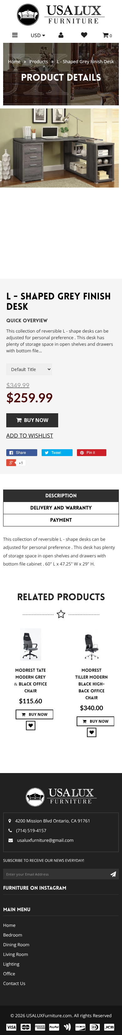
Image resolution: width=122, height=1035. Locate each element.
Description (61, 496)
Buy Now (36, 420)
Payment (61, 520)
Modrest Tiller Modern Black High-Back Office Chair (91, 684)
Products (38, 62)
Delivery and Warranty (61, 508)
